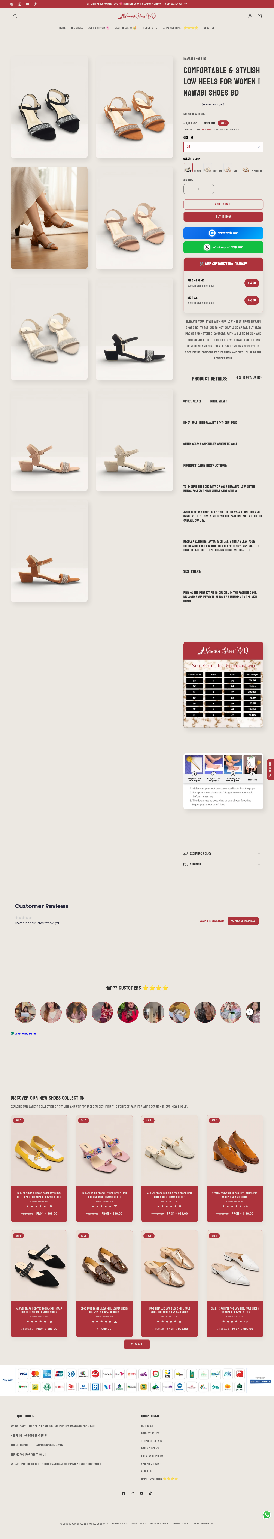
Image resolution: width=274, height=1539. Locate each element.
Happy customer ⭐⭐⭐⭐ (159, 1478)
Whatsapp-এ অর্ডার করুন (228, 247)
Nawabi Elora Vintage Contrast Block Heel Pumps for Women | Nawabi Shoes (39, 1195)
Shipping (207, 129)
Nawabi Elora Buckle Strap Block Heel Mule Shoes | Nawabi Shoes (169, 1195)
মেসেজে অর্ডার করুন (228, 233)
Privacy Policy (150, 1433)
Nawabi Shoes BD (78, 1524)
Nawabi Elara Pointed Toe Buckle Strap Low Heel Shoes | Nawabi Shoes (39, 1310)
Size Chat (147, 1426)
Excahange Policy (152, 1456)
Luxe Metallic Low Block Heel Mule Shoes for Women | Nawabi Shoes (169, 1310)
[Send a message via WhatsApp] (267, 1515)
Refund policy (119, 1524)
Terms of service (159, 1524)
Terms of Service (152, 1441)
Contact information (203, 1524)
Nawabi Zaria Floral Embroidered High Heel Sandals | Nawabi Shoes (104, 1195)
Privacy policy (138, 1524)
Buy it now (223, 217)
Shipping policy (180, 1524)
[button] (15, 16)
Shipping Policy (151, 1463)
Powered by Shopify (97, 1524)
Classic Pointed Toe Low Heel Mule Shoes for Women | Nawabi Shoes (235, 1310)
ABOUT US (146, 1471)
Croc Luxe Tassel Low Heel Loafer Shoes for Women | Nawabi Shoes (104, 1310)
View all (137, 1344)
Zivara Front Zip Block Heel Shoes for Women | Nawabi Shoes (234, 1195)
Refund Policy (150, 1448)
